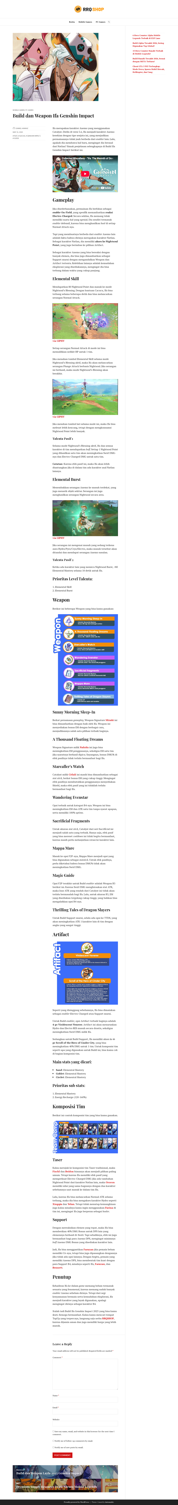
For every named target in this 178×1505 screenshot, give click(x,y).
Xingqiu (58, 1204)
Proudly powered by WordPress (76, 1502)
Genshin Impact (33, 136)
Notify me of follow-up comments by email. (74, 1441)
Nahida (84, 747)
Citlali (73, 774)
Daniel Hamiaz (22, 128)
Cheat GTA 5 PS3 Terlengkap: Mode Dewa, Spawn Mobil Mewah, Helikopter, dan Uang (149, 69)
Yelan (71, 1204)
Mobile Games (85, 22)
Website (56, 1419)
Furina (109, 1207)
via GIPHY (58, 340)
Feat (16, 136)
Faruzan (89, 1249)
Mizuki (110, 720)
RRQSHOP (108, 1318)
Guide (16, 138)
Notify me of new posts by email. (69, 1447)
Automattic (109, 1502)
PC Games (100, 22)
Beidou (69, 1171)
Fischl (56, 1171)
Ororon (110, 1182)
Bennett (57, 1267)
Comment (58, 1357)
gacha (22, 136)
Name (56, 1395)
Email (56, 1407)
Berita (72, 22)
